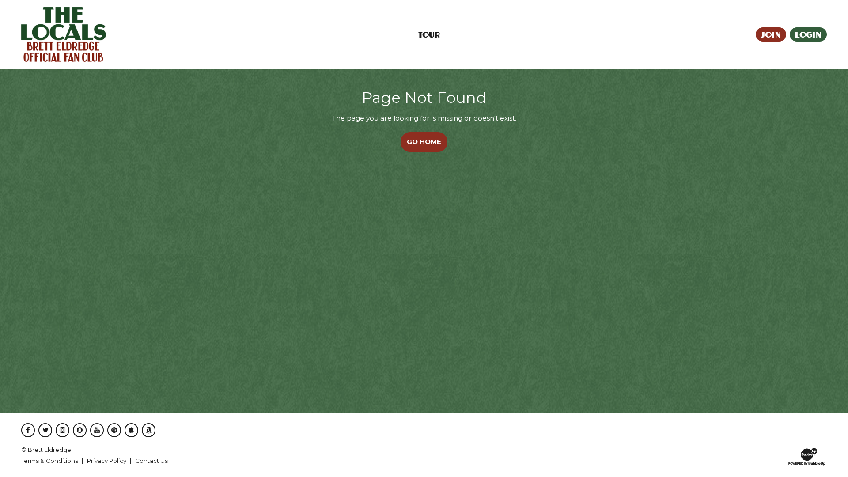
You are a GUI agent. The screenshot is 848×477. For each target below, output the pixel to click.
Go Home (424, 141)
